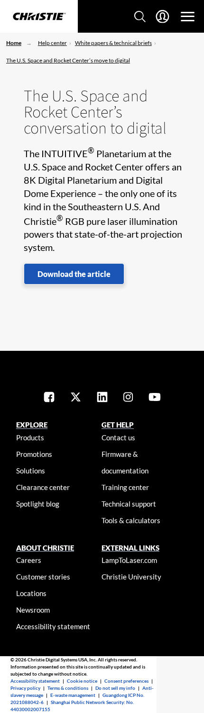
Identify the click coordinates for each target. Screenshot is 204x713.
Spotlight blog (37, 503)
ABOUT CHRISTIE (45, 548)
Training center (125, 487)
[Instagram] (128, 397)
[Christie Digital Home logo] (38, 17)
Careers (28, 560)
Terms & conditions (67, 688)
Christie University (131, 576)
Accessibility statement (53, 626)
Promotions (34, 454)
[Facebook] (49, 397)
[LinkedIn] (102, 397)
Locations (31, 593)
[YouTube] (154, 397)
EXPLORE (31, 424)
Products (30, 437)
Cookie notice (82, 681)
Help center (52, 42)
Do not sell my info (115, 688)
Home (13, 42)
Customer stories (43, 576)
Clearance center (43, 487)
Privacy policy (25, 688)
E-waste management (72, 695)
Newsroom (33, 610)
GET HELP (118, 424)
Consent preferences (126, 681)
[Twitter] (75, 397)
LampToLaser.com (129, 560)
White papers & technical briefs (113, 42)
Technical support (129, 503)
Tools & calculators (131, 520)
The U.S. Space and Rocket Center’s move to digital (68, 60)
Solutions (30, 470)
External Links (130, 548)
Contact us (118, 437)
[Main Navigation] (188, 16)
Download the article (74, 273)
